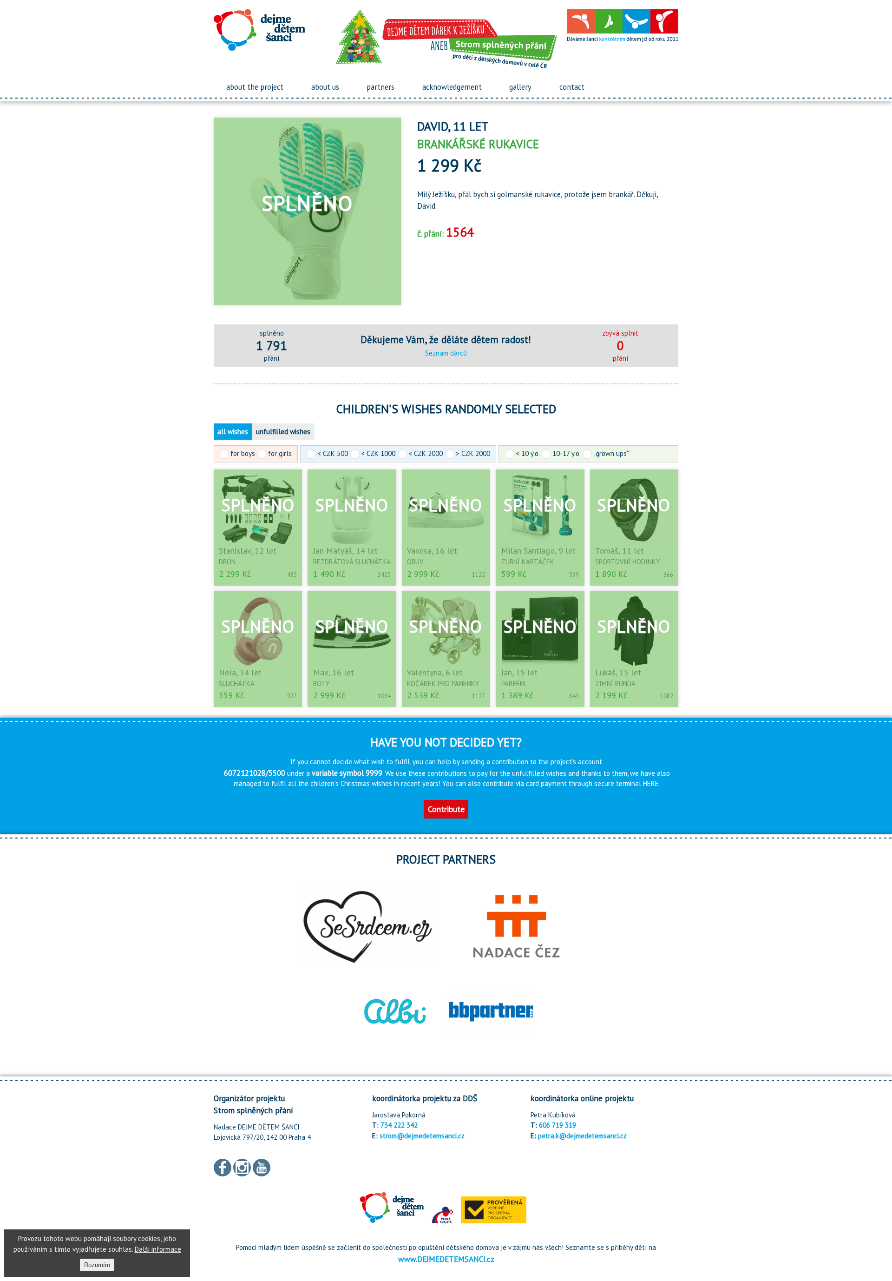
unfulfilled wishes (283, 431)
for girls (280, 453)
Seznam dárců (446, 353)
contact (571, 87)
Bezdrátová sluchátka (352, 561)
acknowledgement (452, 87)
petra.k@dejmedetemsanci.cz (582, 1135)
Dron (227, 561)
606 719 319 (557, 1125)
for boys (242, 453)
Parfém (513, 683)
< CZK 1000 (378, 453)
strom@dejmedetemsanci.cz (422, 1135)
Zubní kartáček (527, 561)
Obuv (415, 561)
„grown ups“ (611, 453)
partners (380, 87)
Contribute (446, 809)
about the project (254, 87)
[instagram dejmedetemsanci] (242, 1166)
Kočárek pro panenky (443, 683)
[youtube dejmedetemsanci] (261, 1166)
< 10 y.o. (527, 453)
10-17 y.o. (566, 453)
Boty (321, 683)
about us (325, 87)
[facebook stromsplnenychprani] (222, 1166)
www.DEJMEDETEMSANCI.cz (446, 1259)
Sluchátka (237, 683)
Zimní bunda (615, 683)
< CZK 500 (332, 453)
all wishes (232, 431)
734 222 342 (399, 1125)
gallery (520, 87)
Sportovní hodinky (627, 561)
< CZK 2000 (425, 453)
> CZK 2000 (473, 453)
